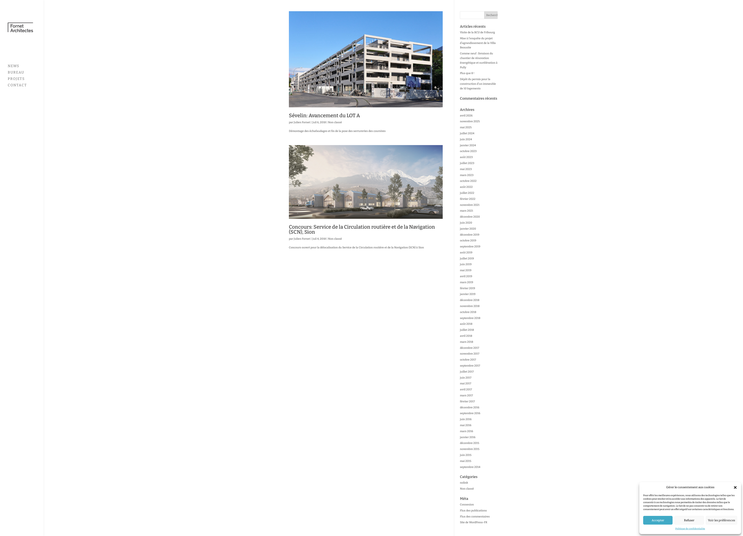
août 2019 (466, 252)
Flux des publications (473, 510)
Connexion (467, 504)
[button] (735, 487)
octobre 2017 (468, 359)
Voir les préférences (721, 520)
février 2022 (467, 199)
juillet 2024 (467, 133)
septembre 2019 (470, 246)
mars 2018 (466, 342)
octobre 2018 (468, 312)
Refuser (689, 520)
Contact (17, 85)
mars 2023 (466, 175)
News (13, 66)
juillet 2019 (467, 258)
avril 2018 (466, 336)
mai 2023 (466, 169)
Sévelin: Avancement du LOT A (324, 116)
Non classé (335, 122)
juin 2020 (466, 222)
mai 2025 (466, 127)
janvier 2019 (467, 294)
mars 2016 (466, 431)
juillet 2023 (467, 163)
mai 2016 (465, 425)
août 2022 (466, 187)
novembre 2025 (470, 121)
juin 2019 (466, 264)
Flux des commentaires (475, 516)
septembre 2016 (470, 413)
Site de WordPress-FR (473, 522)
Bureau (16, 72)
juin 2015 (466, 455)
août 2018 (466, 324)
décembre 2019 (469, 234)
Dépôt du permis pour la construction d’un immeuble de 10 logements (478, 84)
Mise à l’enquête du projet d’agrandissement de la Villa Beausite (478, 43)
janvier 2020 (468, 228)
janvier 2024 (468, 145)
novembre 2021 (469, 205)
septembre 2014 (470, 467)
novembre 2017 (469, 353)
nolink (464, 482)
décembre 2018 (469, 300)
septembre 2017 (470, 365)
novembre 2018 (469, 306)
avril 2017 (466, 389)
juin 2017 (465, 377)
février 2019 (467, 288)
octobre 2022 (468, 181)
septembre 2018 (470, 318)
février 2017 (467, 401)
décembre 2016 (469, 407)
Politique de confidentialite (690, 528)
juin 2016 (466, 419)
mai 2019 (465, 270)
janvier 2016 (467, 437)
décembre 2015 (469, 443)
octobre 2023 (468, 151)
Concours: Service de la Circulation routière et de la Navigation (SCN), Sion (362, 229)
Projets (16, 79)
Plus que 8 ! (467, 73)
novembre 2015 (469, 449)
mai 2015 (465, 461)
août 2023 (466, 157)
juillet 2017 (467, 371)
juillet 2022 (467, 193)
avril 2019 (466, 276)
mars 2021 (466, 210)
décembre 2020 (470, 216)
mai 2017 (465, 383)
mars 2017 (466, 395)
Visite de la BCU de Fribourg (477, 32)
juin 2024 (466, 139)
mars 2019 (466, 282)
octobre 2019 (468, 240)
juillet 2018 (467, 330)
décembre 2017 (469, 348)
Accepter (658, 520)
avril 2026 (466, 115)
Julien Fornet (302, 122)
